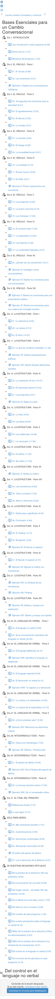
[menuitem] (2, 6)
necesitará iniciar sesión (36, 986)
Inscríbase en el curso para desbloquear (27, 990)
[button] (2, 2)
